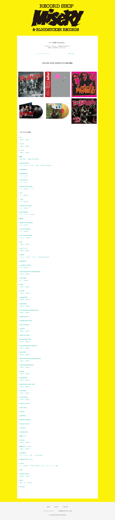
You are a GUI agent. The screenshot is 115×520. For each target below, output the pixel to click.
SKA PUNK (23, 352)
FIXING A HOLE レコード (26, 459)
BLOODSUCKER (24, 163)
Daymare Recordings (26, 205)
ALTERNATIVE (24, 297)
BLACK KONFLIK (24, 324)
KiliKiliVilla (23, 415)
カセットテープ (23, 248)
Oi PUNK (22, 291)
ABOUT (56, 506)
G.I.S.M (22, 463)
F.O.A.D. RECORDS (25, 229)
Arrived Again (24, 180)
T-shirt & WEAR (38, 455)
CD (20, 137)
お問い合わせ (71, 53)
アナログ (22, 143)
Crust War (22, 428)
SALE (21, 469)
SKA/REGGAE (23, 377)
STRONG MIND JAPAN (26, 320)
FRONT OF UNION (25, 335)
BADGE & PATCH (24, 474)
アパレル (22, 150)
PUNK (21, 284)
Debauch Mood (24, 432)
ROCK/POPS (23, 303)
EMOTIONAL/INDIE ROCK (27, 365)
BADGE (28, 237)
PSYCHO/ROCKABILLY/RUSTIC (28, 345)
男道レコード (23, 436)
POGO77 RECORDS (25, 419)
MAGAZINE (23, 159)
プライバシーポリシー (48, 511)
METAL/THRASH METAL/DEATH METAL (30, 358)
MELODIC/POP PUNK (25, 339)
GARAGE (22, 328)
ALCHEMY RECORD (25, 265)
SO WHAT (22, 486)
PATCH (28, 257)
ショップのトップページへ (43, 53)
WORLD (27, 139)
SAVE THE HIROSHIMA (26, 235)
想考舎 (21, 218)
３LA (21, 193)
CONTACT (65, 506)
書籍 (21, 156)
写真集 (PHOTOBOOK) (33, 159)
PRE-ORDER (23, 169)
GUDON (22, 254)
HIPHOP (22, 371)
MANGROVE (23, 261)
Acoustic (22, 440)
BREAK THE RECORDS (26, 186)
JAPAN (21, 139)
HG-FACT (22, 411)
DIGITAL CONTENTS (45, 165)
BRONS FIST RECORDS (26, 222)
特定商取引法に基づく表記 (65, 511)
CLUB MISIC (23, 390)
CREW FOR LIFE (24, 316)
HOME (48, 506)
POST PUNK (23, 278)
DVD (21, 242)
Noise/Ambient (24, 397)
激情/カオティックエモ (25, 446)
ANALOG (25, 188)
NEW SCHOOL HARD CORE (27, 384)
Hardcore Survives (25, 403)
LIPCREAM (23, 453)
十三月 (21, 199)
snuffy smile (23, 407)
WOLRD (27, 293)
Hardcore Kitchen (25, 423)
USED (21, 480)
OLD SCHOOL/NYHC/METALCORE (29, 310)
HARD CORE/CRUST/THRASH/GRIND (30, 271)
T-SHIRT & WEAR (34, 465)
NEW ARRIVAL (24, 173)
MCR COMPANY (24, 212)
